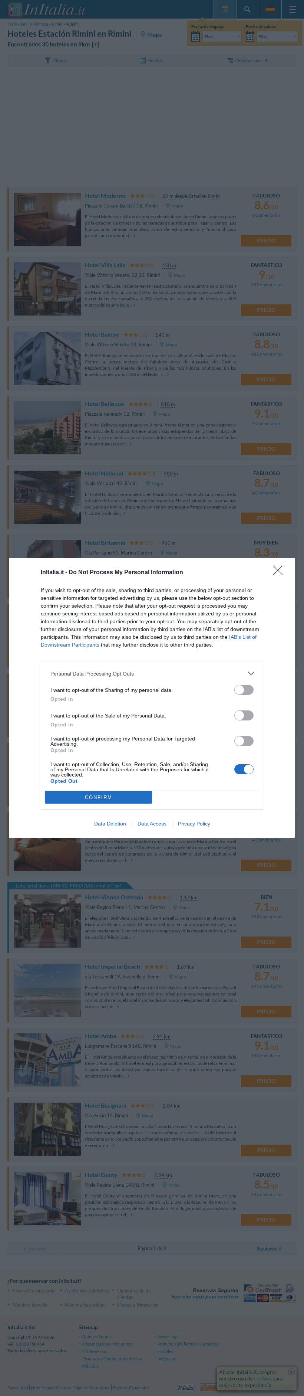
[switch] (244, 690)
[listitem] (152, 673)
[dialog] (152, 698)
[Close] (280, 573)
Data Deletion (110, 824)
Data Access (152, 824)
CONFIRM (98, 797)
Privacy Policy (194, 824)
